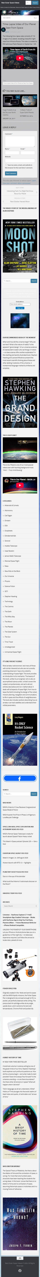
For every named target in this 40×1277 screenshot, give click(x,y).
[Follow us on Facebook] (20, 1270)
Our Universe (9, 576)
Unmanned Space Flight (13, 652)
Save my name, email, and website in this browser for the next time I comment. (19, 166)
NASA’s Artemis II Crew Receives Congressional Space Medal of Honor (19, 808)
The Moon (8, 622)
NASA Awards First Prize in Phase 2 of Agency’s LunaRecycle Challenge (19, 816)
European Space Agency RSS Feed (15, 853)
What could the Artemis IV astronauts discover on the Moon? (20, 882)
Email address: (20, 301)
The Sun (7, 637)
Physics (7, 581)
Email (23, 149)
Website (8, 157)
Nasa (6, 566)
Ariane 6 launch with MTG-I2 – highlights (17, 863)
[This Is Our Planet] (20, 462)
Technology (9, 601)
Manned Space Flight (12, 561)
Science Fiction (10, 586)
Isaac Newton (9, 551)
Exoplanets (8, 531)
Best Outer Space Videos (10, 3)
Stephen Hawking (11, 596)
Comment (9, 134)
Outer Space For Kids (26, 7)
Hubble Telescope (11, 546)
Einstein (7, 521)
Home (2, 7)
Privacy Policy (36, 7)
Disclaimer (13, 7)
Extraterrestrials (10, 536)
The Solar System (11, 632)
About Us (18, 7)
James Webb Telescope (13, 556)
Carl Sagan (8, 516)
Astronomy (9, 511)
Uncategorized (10, 647)
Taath (7, 32)
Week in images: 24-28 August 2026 (15, 858)
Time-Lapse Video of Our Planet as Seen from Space (18, 83)
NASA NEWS (7, 803)
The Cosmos (9, 607)
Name (7, 149)
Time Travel (9, 642)
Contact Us (7, 7)
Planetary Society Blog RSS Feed (15, 872)
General (7, 541)
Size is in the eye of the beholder (14, 876)
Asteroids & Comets (12, 505)
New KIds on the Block (12, 571)
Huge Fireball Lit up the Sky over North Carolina (9, 112)
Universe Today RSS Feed (12, 893)
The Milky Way (10, 617)
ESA (6, 526)
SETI (6, 591)
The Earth (6, 18)
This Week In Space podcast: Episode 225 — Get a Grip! (20, 842)
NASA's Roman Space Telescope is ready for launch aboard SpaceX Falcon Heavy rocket (18, 835)
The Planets (9, 627)
